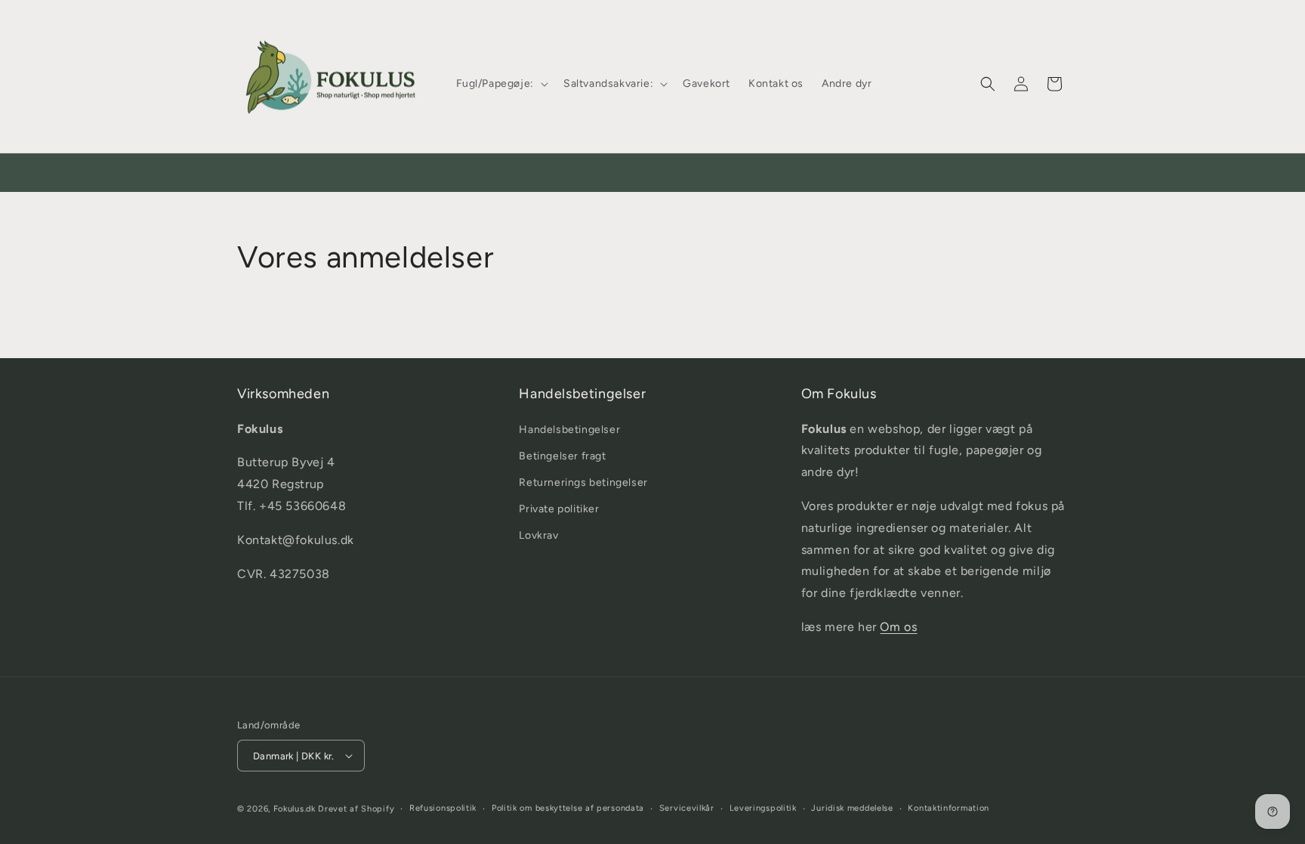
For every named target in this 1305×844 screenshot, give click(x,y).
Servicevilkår (686, 808)
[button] (500, 84)
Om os (898, 627)
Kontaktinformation (948, 808)
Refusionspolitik (443, 808)
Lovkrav (538, 535)
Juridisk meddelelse (852, 808)
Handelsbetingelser (569, 429)
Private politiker (559, 508)
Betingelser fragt (562, 456)
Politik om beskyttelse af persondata (568, 808)
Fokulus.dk (294, 809)
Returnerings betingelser (583, 482)
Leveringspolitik (763, 808)
